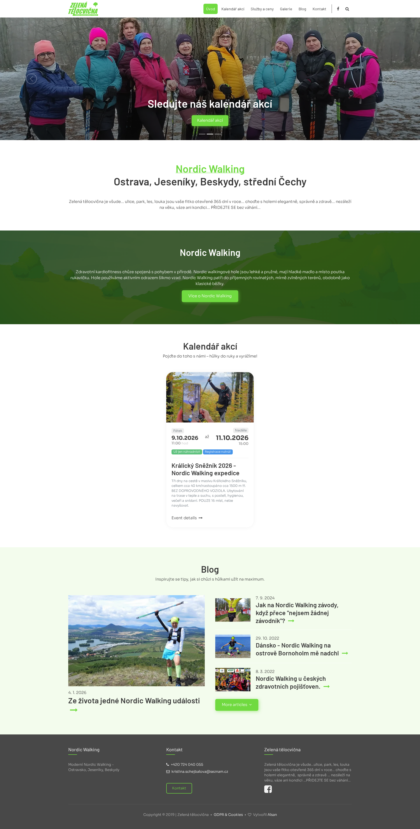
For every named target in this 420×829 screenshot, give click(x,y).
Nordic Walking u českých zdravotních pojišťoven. (291, 682)
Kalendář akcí (232, 8)
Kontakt (319, 8)
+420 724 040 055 (187, 764)
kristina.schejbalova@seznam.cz (200, 771)
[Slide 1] (202, 134)
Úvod (210, 8)
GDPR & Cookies (228, 814)
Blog (302, 8)
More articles (235, 704)
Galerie (286, 8)
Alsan (272, 814)
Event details (185, 518)
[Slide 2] (210, 134)
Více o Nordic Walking (210, 296)
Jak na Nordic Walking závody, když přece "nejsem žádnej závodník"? (297, 612)
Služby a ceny (262, 8)
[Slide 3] (218, 134)
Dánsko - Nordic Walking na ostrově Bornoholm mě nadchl (298, 649)
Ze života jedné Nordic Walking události (134, 700)
